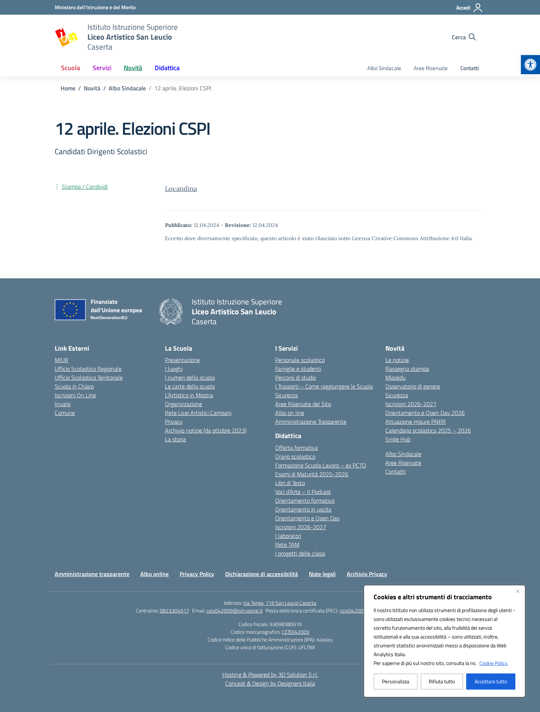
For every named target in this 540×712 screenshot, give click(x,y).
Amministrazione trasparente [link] (92, 574)
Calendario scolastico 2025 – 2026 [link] (428, 430)
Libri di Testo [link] (290, 482)
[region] (444, 641)
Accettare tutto (491, 681)
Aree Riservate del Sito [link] (303, 404)
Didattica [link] (167, 68)
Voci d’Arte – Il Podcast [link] (303, 491)
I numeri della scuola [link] (190, 377)
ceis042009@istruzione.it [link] (234, 610)
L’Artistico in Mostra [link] (189, 395)
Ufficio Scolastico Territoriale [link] (89, 377)
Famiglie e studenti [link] (298, 368)
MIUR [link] (61, 359)
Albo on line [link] (289, 412)
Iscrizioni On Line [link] (75, 395)
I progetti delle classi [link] (300, 553)
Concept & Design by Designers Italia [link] (270, 683)
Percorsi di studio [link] (295, 377)
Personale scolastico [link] (300, 359)
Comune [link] (65, 412)
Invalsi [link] (63, 404)
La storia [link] (175, 439)
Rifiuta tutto (442, 681)
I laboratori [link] (288, 535)
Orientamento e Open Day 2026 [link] (425, 412)
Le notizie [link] (397, 359)
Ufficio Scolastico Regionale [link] (88, 368)
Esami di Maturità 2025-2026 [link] (311, 474)
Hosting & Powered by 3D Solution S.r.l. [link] (270, 674)
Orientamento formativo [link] (305, 500)
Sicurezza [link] (286, 395)
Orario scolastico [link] (295, 456)
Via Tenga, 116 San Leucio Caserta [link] (279, 603)
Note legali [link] (322, 574)
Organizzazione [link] (183, 404)
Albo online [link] (154, 574)
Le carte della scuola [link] (190, 386)
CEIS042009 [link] (295, 632)
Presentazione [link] (182, 359)
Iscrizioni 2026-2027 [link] (300, 527)
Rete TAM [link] (287, 544)
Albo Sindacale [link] (384, 68)
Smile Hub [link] (397, 439)
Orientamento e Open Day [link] (307, 518)
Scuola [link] (70, 68)
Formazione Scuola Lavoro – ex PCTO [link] (320, 465)
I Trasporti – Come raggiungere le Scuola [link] (324, 386)
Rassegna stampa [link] (407, 368)
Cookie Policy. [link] (493, 663)
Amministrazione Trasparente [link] (310, 421)
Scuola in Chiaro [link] (74, 386)
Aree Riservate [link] (431, 68)
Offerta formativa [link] (296, 447)
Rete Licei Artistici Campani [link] (198, 412)
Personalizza (395, 681)
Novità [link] (133, 68)
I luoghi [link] (174, 368)
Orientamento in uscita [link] (303, 509)
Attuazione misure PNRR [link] (415, 421)
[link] (530, 64)
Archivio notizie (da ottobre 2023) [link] (205, 430)
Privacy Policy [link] (197, 574)
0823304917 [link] (174, 610)
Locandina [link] (181, 188)
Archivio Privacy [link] (367, 574)
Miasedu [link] (395, 377)
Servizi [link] (102, 68)
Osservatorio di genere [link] (412, 386)
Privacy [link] (174, 421)
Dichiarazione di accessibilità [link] (261, 574)
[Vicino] (517, 591)
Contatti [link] (469, 68)
